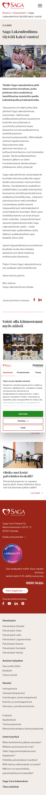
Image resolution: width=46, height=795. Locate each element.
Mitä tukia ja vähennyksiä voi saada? (21, 764)
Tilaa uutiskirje (10, 786)
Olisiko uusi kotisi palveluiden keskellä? (18, 474)
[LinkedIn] (39, 300)
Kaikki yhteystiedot (13, 536)
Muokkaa (22, 421)
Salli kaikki (23, 414)
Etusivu (6, 12)
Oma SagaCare (14, 590)
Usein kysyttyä (10, 736)
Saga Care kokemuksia (15, 781)
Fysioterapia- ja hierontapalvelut (19, 697)
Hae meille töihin (11, 666)
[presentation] (23, 347)
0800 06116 (35, 583)
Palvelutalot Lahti (11, 635)
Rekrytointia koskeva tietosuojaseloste (22, 728)
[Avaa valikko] (40, 5)
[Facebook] (34, 300)
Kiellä (23, 428)
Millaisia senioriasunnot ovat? (18, 746)
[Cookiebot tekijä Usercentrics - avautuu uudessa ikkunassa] (32, 365)
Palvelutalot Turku (12, 630)
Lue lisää (35, 432)
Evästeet (7, 715)
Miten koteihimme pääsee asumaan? (21, 742)
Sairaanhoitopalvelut (13, 693)
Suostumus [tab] (8, 372)
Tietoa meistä (9, 674)
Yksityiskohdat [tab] (23, 372)
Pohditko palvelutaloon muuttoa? (20, 759)
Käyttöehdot (9, 719)
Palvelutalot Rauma (12, 643)
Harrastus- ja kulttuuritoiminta (18, 706)
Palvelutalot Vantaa (12, 652)
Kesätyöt (7, 670)
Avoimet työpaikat (12, 660)
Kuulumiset (19, 12)
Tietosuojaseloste (11, 724)
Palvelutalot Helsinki (13, 626)
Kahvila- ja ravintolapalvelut (17, 701)
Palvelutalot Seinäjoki (14, 648)
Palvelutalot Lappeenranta (16, 639)
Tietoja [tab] (38, 372)
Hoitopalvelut (9, 688)
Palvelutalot (9, 620)
